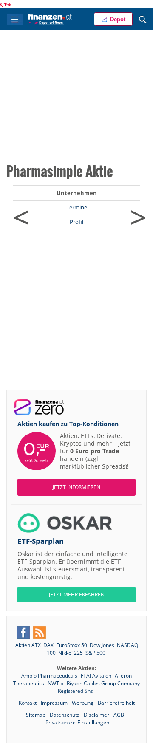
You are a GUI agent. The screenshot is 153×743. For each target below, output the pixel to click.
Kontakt (28, 702)
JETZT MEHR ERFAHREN (77, 594)
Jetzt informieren (76, 487)
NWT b (56, 683)
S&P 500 (95, 652)
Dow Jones (102, 645)
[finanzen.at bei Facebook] (23, 632)
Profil (76, 222)
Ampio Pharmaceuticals (50, 675)
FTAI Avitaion (97, 675)
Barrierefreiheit (116, 702)
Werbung (83, 702)
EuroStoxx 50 (71, 645)
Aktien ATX (28, 645)
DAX (48, 645)
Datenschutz (64, 714)
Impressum (54, 702)
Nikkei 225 (70, 652)
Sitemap (35, 714)
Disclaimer (96, 714)
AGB (118, 714)
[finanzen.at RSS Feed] (39, 632)
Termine (76, 207)
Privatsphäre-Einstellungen (77, 722)
